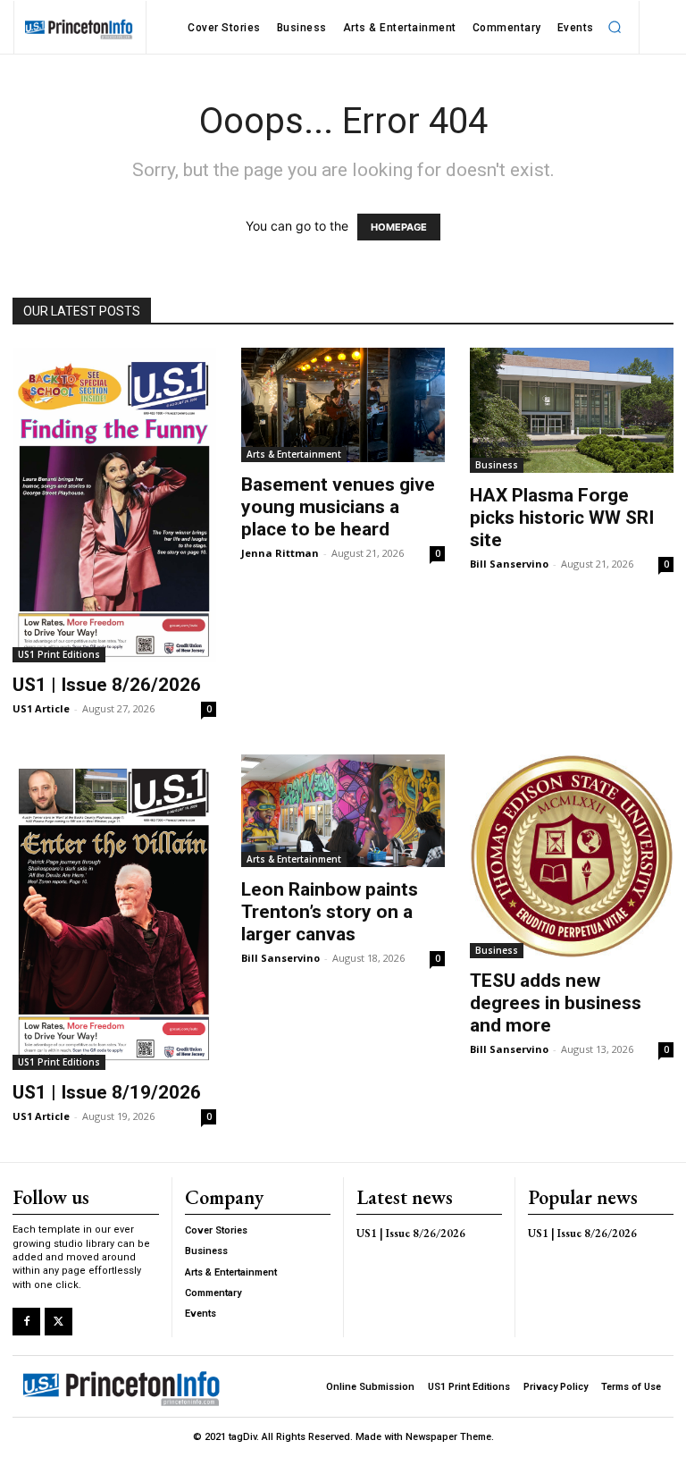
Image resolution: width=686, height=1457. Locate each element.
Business (496, 465)
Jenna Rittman (280, 553)
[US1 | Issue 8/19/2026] (114, 911)
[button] (615, 27)
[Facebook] (26, 1321)
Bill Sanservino (509, 563)
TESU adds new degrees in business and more (555, 1003)
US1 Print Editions (59, 654)
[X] (58, 1321)
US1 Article (41, 708)
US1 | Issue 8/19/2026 (107, 1092)
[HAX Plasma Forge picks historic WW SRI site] (571, 410)
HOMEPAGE (399, 227)
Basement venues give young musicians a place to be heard (338, 507)
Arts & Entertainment (294, 454)
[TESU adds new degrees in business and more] (571, 856)
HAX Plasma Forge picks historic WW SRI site (562, 517)
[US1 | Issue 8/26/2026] (114, 505)
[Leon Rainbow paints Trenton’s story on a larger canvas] (343, 810)
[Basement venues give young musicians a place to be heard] (343, 405)
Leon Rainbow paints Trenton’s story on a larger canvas (329, 912)
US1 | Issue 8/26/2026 (107, 684)
